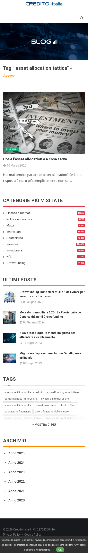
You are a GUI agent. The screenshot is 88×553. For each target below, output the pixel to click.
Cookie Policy (32, 534)
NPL (9, 257)
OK (60, 549)
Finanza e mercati (18, 213)
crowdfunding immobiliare (63, 392)
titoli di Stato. (69, 405)
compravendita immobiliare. (21, 398)
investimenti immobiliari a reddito (24, 392)
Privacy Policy (12, 534)
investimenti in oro (47, 405)
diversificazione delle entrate (52, 411)
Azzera (9, 75)
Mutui (10, 225)
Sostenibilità (15, 238)
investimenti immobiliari (18, 405)
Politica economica (19, 219)
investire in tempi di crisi (55, 398)
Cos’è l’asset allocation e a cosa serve (35, 159)
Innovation (14, 232)
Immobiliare (14, 250)
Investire (12, 149)
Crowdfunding (16, 263)
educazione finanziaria (18, 411)
